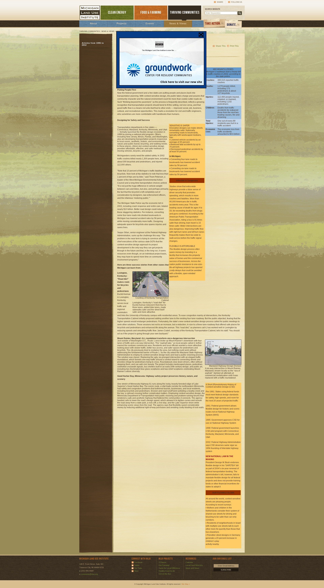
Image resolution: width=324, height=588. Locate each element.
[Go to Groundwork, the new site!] (161, 85)
